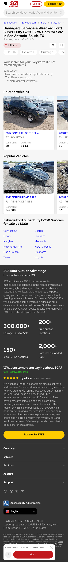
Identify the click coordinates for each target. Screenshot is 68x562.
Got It (33, 554)
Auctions (8, 465)
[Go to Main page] (13, 4)
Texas (6, 257)
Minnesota (40, 241)
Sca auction (10, 22)
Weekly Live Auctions (15, 357)
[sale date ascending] (53, 45)
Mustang (48, 52)
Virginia (39, 257)
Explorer (28, 52)
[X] (16, 491)
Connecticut (10, 230)
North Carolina (43, 246)
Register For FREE (34, 434)
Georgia (39, 230)
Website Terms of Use (18, 544)
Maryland (8, 241)
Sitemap (58, 544)
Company (9, 448)
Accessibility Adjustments (25, 503)
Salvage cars (29, 22)
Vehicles (8, 457)
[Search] (61, 12)
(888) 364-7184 (33, 521)
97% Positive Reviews (15, 371)
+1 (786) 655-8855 (13, 521)
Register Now (54, 3)
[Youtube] (22, 492)
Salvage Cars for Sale (15, 333)
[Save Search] (62, 45)
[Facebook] (11, 492)
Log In (36, 3)
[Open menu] (5, 3)
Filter (12, 45)
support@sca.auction (15, 524)
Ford (43, 22)
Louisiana (40, 236)
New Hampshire (12, 246)
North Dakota (11, 252)
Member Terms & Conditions (42, 544)
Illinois (6, 236)
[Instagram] (5, 492)
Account (8, 474)
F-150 (11, 52)
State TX (56, 22)
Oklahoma (40, 252)
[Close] (51, 547)
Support (8, 482)
